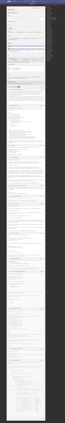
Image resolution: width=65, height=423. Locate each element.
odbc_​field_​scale (49, 37)
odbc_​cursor (48, 21)
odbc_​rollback (49, 53)
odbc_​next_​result (49, 43)
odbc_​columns (49, 14)
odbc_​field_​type (49, 38)
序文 (8, 5)
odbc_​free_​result (49, 40)
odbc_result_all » (54, 5)
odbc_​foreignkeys (49, 39)
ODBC (28, 5)
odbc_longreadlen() (18, 78)
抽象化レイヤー (24, 5)
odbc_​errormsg (49, 25)
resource (12, 51)
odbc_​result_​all (49, 60)
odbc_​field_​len (49, 33)
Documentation (20, 1)
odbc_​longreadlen (49, 42)
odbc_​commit (49, 15)
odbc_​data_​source (49, 22)
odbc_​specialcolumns (50, 55)
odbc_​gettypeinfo (49, 41)
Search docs (48, 1)
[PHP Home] (9, 1)
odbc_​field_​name (49, 34)
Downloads (14, 1)
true (13, 39)
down (9, 89)
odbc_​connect (49, 16)
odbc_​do (48, 23)
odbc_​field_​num (49, 35)
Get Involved (26, 1)
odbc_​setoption (49, 54)
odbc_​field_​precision (50, 36)
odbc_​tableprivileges (50, 57)
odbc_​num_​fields (49, 44)
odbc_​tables (48, 58)
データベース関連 (18, 5)
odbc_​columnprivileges (50, 13)
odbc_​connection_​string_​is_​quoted (52, 17)
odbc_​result (48, 52)
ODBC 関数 (31, 5)
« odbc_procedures (47, 5)
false (27, 38)
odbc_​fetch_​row (49, 32)
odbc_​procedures (49, 51)
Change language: (35, 7)
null (36, 38)
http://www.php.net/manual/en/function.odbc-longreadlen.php (20, 147)
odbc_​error (48, 24)
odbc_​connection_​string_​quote (51, 18)
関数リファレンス (12, 5)
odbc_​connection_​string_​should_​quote (51, 20)
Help (30, 1)
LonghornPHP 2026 (32, 3)
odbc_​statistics (49, 56)
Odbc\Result (17, 50)
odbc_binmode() (10, 78)
